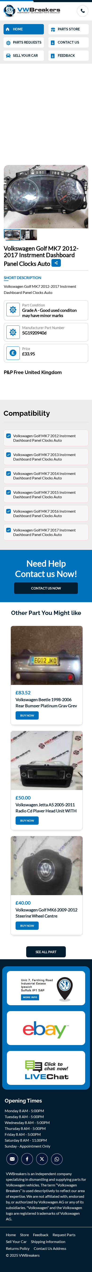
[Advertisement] (46, 112)
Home (11, 1234)
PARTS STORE (69, 29)
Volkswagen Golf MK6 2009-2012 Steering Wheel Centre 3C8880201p (46, 912)
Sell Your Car (16, 1241)
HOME (18, 29)
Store (24, 1234)
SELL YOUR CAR (25, 56)
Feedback (40, 1234)
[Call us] (82, 15)
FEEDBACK (66, 56)
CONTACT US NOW (46, 588)
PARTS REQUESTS (27, 42)
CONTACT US (68, 42)
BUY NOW (27, 715)
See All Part (46, 952)
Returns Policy (17, 1248)
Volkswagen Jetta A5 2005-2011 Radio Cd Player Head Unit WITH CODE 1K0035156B (46, 807)
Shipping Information (48, 1241)
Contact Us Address (50, 1248)
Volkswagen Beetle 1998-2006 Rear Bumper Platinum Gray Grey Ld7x (46, 702)
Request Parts (64, 1234)
